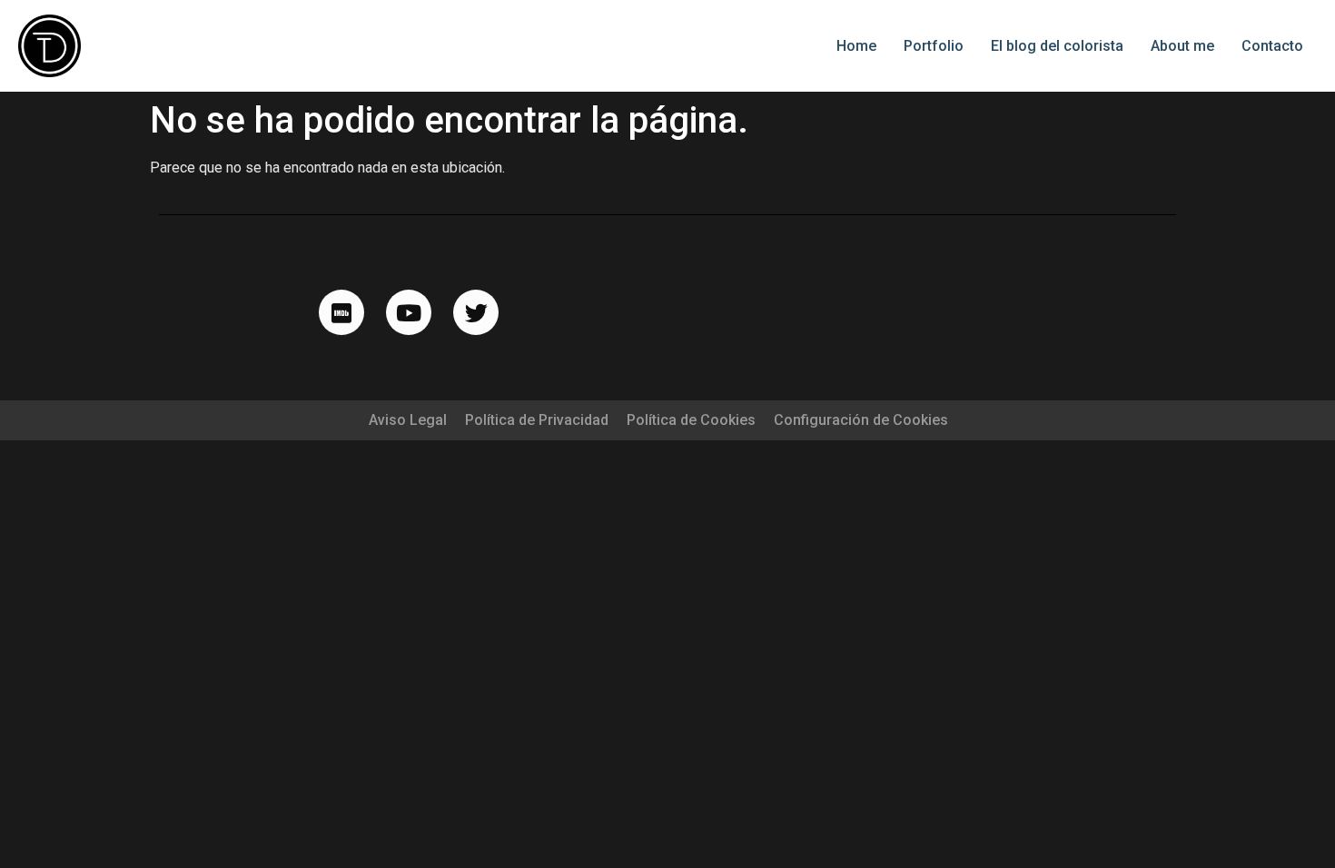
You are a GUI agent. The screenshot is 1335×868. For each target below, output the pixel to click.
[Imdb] (341, 312)
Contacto (1272, 45)
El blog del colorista (1057, 45)
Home (856, 45)
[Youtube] (408, 312)
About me (1182, 45)
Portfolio (934, 45)
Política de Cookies (691, 420)
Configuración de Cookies (861, 420)
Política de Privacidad (536, 420)
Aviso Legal (408, 420)
